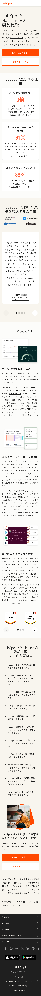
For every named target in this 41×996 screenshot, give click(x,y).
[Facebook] (5, 948)
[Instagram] (11, 948)
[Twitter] (22, 948)
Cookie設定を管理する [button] (20, 990)
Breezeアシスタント (13, 591)
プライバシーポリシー (13, 981)
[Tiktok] (39, 948)
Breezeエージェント (18, 403)
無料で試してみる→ (20, 52)
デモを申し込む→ (20, 61)
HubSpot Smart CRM (13, 497)
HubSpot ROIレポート (18, 115)
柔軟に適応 (13, 576)
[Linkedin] (28, 948)
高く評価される (16, 37)
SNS (12, 399)
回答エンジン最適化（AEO (24, 387)
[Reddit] (33, 948)
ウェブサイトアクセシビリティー (20, 986)
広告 (7, 399)
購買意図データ (15, 393)
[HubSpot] (7, 3)
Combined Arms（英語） (20, 300)
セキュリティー (30, 981)
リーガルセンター (20, 977)
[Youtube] (17, 948)
